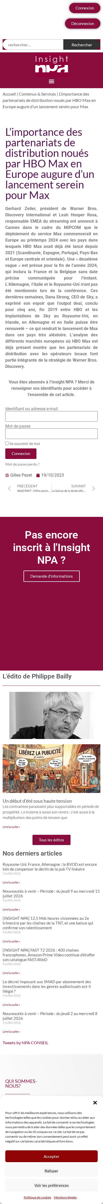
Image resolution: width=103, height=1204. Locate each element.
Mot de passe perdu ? (22, 464)
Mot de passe (17, 426)
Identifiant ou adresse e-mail (31, 409)
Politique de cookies (37, 1197)
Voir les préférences (51, 1185)
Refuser (51, 1170)
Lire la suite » (11, 827)
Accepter (51, 1156)
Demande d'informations (51, 576)
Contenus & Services (37, 93)
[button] (95, 1102)
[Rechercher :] (33, 44)
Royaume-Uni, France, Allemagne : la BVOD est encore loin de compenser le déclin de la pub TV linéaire (50, 866)
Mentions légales (65, 1197)
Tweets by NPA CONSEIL (25, 1042)
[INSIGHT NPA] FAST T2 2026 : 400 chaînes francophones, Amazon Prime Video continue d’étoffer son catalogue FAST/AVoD (49, 955)
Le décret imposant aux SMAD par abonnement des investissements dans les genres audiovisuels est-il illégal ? (47, 986)
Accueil (9, 93)
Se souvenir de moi (24, 444)
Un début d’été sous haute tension (37, 801)
